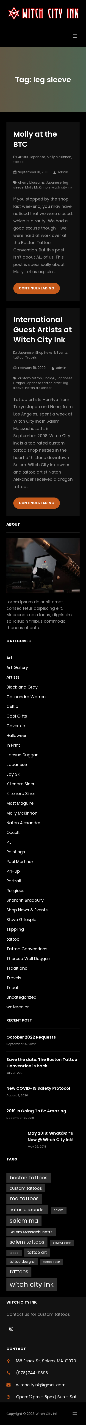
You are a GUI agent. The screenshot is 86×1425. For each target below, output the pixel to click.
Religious (15, 890)
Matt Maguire (19, 803)
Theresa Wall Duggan (28, 958)
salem (58, 1210)
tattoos (19, 1271)
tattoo (18, 161)
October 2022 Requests (31, 1037)
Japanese (37, 157)
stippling (15, 929)
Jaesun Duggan (22, 755)
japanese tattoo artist (44, 383)
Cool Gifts (16, 716)
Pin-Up (13, 871)
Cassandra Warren (26, 697)
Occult (13, 832)
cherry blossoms (31, 182)
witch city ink (61, 187)
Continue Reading (36, 288)
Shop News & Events (51, 352)
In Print (13, 745)
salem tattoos (27, 1242)
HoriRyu (49, 378)
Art (9, 658)
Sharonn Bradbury (25, 900)
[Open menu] (75, 36)
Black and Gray (22, 687)
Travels (31, 357)
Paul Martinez (19, 861)
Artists (23, 157)
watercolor (17, 1007)
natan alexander (38, 388)
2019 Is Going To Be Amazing (36, 1111)
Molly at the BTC (35, 139)
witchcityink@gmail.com (41, 1385)
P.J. (9, 842)
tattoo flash (51, 1262)
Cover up (15, 726)
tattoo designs (22, 1261)
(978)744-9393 (32, 1373)
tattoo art (37, 1252)
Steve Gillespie (21, 919)
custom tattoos (26, 1188)
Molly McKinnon (59, 157)
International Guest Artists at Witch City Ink (42, 330)
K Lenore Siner (20, 784)
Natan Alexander (23, 823)
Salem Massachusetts (31, 1232)
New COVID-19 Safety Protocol (38, 1088)
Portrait (14, 881)
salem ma (24, 1221)
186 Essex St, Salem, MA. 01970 (46, 1361)
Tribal (12, 987)
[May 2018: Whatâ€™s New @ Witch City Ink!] (15, 1139)
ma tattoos (24, 1198)
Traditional (17, 968)
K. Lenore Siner (20, 793)
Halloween (17, 735)
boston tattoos (28, 1177)
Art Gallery (17, 667)
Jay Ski (13, 774)
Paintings (15, 852)
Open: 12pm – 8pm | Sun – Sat (46, 1397)
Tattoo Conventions (26, 949)
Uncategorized (21, 997)
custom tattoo (30, 378)
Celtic (12, 706)
